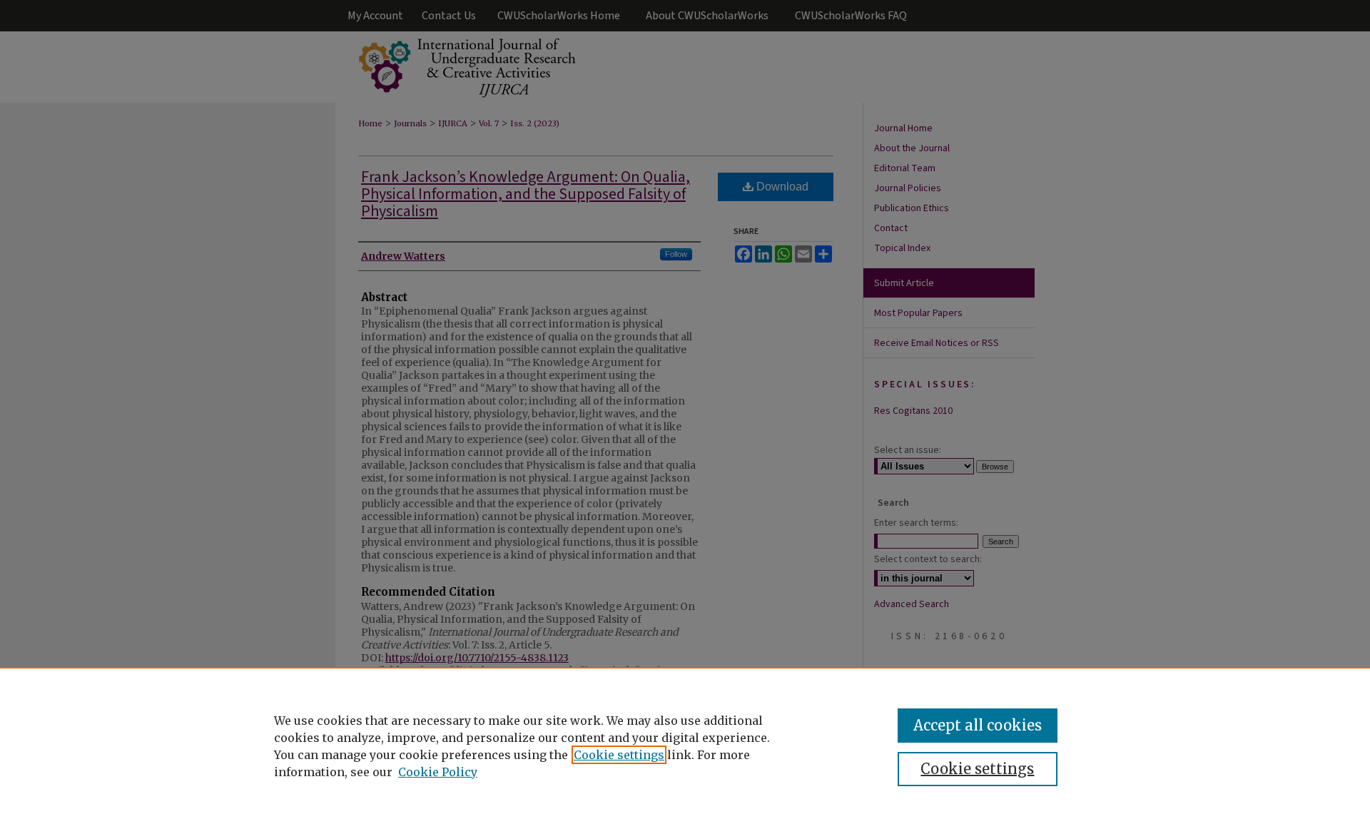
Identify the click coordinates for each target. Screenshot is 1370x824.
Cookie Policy (437, 772)
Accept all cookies (977, 725)
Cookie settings (619, 755)
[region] (685, 745)
